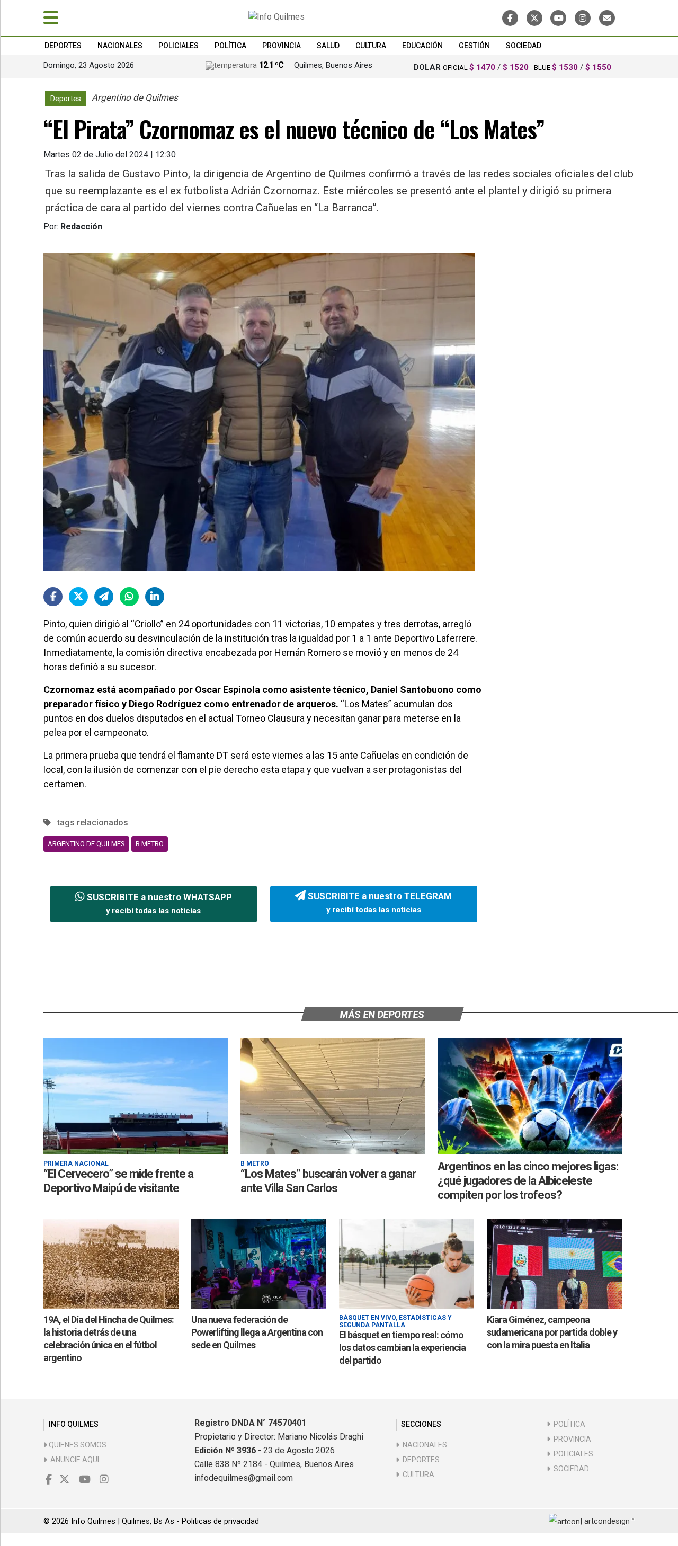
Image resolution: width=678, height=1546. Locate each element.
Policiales (178, 45)
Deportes (63, 45)
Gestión (474, 45)
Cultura (370, 45)
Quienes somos (76, 1445)
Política (230, 45)
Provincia (281, 45)
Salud (328, 45)
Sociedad (523, 45)
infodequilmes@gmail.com (243, 1478)
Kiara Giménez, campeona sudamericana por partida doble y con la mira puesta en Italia (552, 1332)
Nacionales (119, 45)
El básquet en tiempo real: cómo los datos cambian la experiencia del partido (402, 1347)
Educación (422, 45)
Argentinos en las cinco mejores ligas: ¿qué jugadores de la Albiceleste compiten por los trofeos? (528, 1181)
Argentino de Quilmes (86, 844)
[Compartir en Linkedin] (154, 596)
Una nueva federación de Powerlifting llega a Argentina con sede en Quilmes (257, 1332)
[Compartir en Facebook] (53, 596)
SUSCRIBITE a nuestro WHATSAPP (158, 904)
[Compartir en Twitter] (78, 596)
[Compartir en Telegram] (103, 596)
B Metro (150, 844)
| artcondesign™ (607, 1521)
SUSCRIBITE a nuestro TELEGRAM (379, 903)
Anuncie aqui (73, 1459)
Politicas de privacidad (220, 1521)
